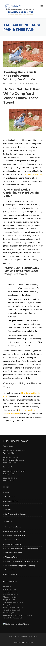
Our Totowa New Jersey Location (15, 514)
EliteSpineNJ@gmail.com (16, 460)
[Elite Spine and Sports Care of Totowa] (23, 624)
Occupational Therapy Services (15, 531)
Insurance (8, 510)
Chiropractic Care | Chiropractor (15, 536)
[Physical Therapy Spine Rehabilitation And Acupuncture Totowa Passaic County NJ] (21, 7)
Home (7, 493)
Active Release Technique (13, 544)
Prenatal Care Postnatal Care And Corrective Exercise (21, 561)
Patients (7, 505)
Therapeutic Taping (11, 557)
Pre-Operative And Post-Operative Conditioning (20, 566)
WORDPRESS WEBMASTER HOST (23, 642)
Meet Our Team (10, 497)
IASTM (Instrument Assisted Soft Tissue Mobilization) (22, 548)
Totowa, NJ (6, 453)
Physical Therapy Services (13, 527)
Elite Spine (17, 84)
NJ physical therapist (34, 174)
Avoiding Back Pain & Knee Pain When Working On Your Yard (20, 75)
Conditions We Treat (11, 501)
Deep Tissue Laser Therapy (13, 553)
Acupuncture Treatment (12, 540)
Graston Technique (11, 574)
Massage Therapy (10, 570)
